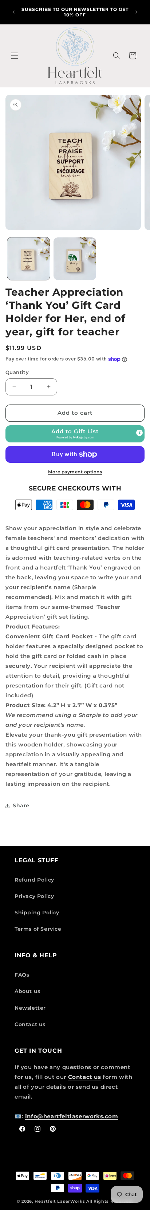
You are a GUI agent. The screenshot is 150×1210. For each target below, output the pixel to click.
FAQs (22, 974)
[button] (15, 56)
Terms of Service (38, 929)
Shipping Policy (37, 912)
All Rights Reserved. (109, 1201)
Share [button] (21, 805)
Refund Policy (34, 879)
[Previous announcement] (13, 12)
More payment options (75, 471)
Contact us (30, 1024)
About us (27, 991)
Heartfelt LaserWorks (60, 1201)
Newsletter (30, 1008)
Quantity (17, 372)
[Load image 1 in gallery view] (28, 258)
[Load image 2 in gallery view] (75, 258)
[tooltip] (139, 432)
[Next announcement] (137, 12)
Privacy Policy (34, 896)
